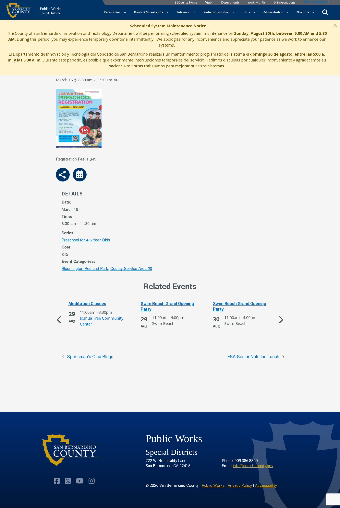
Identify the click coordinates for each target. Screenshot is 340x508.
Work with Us (257, 2)
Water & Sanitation (216, 12)
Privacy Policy (240, 485)
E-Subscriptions (284, 2)
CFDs (246, 12)
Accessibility (266, 485)
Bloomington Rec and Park (85, 268)
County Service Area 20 (131, 268)
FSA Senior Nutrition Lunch (253, 356)
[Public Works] (74, 450)
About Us (302, 12)
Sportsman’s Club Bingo (89, 356)
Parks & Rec (112, 12)
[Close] (335, 25)
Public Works (213, 485)
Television (183, 12)
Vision (209, 2)
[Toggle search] (325, 12)
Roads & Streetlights (148, 12)
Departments (230, 2)
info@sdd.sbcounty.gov (253, 465)
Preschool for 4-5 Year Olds (86, 240)
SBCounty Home (186, 2)
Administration (273, 12)
